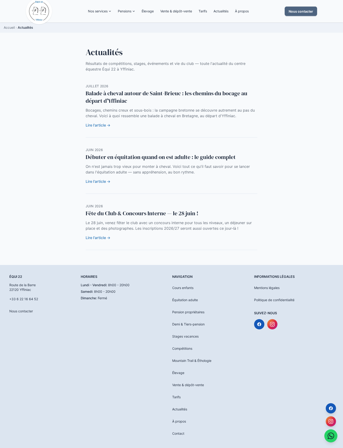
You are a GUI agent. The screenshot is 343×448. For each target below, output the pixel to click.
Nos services (98, 11)
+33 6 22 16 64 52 (23, 299)
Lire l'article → (98, 125)
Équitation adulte (185, 300)
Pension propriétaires (188, 312)
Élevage (148, 11)
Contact (178, 433)
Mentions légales (267, 288)
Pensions (124, 11)
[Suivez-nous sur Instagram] (272, 324)
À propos (242, 11)
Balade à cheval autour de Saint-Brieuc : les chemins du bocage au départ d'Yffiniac (166, 97)
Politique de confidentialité (274, 300)
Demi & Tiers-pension (188, 324)
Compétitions (182, 348)
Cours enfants (182, 288)
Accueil (9, 27)
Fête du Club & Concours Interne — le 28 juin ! (142, 213)
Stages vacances (185, 336)
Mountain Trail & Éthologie (191, 361)
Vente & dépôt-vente (176, 11)
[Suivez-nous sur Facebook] (259, 324)
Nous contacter (301, 11)
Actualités (221, 11)
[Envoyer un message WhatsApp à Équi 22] (330, 435)
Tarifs (203, 11)
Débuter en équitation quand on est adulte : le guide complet (161, 157)
